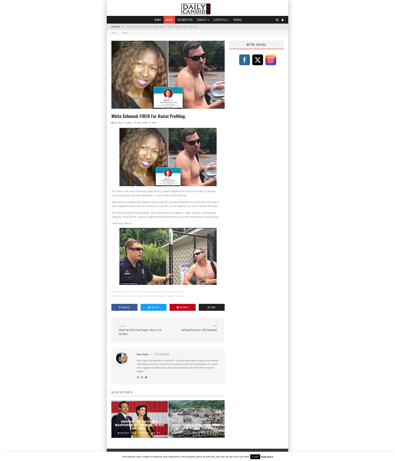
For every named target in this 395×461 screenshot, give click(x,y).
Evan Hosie (118, 122)
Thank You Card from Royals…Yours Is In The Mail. (139, 330)
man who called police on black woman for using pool (139, 296)
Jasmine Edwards (177, 292)
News (169, 20)
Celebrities (185, 20)
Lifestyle (220, 20)
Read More (267, 456)
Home (157, 20)
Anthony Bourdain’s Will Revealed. (199, 328)
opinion (180, 296)
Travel (237, 20)
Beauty (202, 20)
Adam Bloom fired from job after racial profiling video (139, 292)
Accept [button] (255, 456)
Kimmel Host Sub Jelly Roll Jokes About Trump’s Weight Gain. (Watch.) (162, 26)
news (170, 296)
